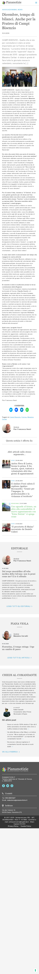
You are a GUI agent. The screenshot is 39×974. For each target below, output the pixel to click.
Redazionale (15, 503)
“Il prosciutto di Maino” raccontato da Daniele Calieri (22, 529)
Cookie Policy (26, 826)
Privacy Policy (13, 826)
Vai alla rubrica (10, 752)
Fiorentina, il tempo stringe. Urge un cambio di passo (18, 647)
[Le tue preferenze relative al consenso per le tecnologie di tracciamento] (35, 970)
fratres (24, 417)
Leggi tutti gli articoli (18, 658)
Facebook (4, 786)
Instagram (12, 786)
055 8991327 (10, 798)
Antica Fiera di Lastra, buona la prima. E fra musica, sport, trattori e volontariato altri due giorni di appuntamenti (22, 468)
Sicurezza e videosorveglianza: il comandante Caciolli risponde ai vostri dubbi (20, 744)
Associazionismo (9, 10)
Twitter (8, 786)
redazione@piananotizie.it (17, 800)
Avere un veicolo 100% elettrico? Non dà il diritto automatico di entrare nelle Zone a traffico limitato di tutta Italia (22, 727)
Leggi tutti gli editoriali (18, 606)
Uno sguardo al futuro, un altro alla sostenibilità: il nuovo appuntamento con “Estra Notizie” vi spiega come (23, 511)
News (20, 10)
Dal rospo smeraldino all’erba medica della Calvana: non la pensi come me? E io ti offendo (18, 574)
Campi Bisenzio (15, 417)
